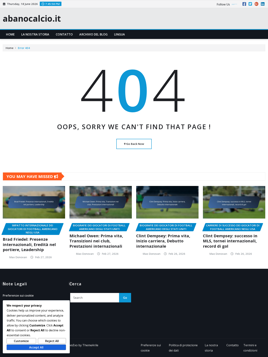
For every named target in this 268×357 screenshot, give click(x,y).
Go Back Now (135, 144)
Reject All (52, 341)
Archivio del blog (93, 34)
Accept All (36, 347)
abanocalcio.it (32, 18)
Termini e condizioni (250, 347)
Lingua (119, 34)
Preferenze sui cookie (18, 295)
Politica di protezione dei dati (183, 347)
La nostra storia (35, 34)
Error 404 (24, 48)
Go (125, 298)
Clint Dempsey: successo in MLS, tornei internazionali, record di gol (230, 241)
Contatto (64, 34)
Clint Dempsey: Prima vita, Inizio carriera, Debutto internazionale (163, 241)
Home (10, 34)
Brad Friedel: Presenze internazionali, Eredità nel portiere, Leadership (29, 244)
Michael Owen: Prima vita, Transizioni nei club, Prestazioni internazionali (96, 241)
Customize (21, 341)
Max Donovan (18, 257)
